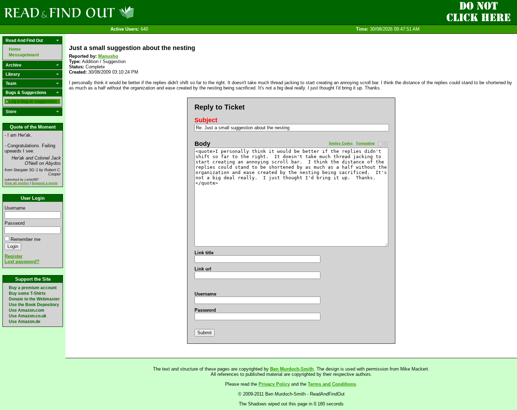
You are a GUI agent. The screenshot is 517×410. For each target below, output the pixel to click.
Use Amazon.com (26, 310)
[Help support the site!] (478, 12)
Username (15, 208)
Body (202, 143)
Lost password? (22, 261)
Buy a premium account (33, 287)
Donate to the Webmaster (34, 299)
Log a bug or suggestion (33, 101)
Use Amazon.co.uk (27, 315)
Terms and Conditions (332, 384)
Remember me (25, 239)
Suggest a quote (45, 183)
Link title (203, 252)
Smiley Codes (341, 143)
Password (15, 223)
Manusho (108, 56)
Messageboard (24, 54)
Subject (205, 120)
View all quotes (17, 183)
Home (15, 49)
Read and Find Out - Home (105, 12)
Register (14, 256)
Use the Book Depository (34, 304)
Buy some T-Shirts (27, 293)
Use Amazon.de (24, 321)
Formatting (365, 143)
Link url (202, 269)
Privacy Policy (274, 384)
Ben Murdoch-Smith (292, 369)
